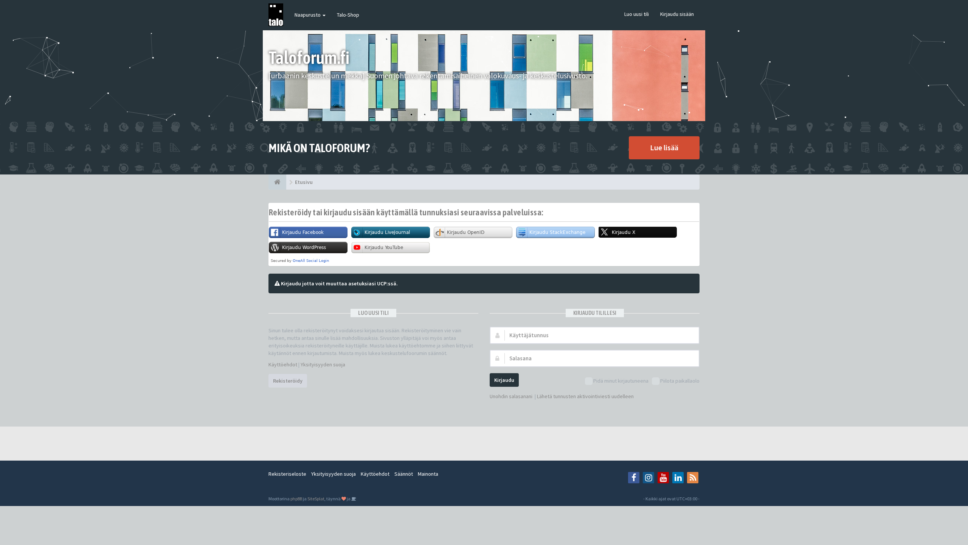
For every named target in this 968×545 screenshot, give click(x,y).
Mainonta (428, 473)
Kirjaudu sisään (677, 14)
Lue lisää (664, 147)
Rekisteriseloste (287, 473)
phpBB (296, 498)
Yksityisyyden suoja (323, 364)
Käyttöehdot (282, 364)
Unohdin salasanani (511, 396)
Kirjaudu (504, 380)
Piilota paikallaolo (680, 380)
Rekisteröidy (287, 380)
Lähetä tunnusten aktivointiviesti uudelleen (585, 396)
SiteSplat (315, 498)
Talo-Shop (348, 14)
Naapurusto (308, 14)
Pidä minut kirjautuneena (620, 380)
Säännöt (403, 473)
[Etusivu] (277, 182)
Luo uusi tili (636, 14)
